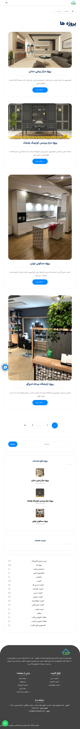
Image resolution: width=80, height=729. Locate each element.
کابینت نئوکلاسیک (38, 601)
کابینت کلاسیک (38, 589)
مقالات (39, 613)
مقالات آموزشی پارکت (39, 617)
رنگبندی (39, 577)
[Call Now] (5, 367)
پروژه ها (39, 565)
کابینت (39, 581)
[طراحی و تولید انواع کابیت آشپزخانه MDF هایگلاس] (73, 2)
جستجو (13, 444)
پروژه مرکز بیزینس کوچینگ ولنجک (40, 500)
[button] (5, 723)
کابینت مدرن (38, 593)
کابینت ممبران (38, 597)
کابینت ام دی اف (38, 585)
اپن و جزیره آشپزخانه (39, 561)
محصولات (22, 682)
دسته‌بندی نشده (39, 569)
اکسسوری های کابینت (37, 625)
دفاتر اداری (22, 688)
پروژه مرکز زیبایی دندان (40, 480)
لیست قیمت (39, 609)
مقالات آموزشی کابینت (39, 621)
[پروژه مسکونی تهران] (40, 513)
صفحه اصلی (22, 678)
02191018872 (35, 708)
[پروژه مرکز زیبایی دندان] (40, 472)
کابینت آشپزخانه (22, 685)
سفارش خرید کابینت (22, 692)
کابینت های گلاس (38, 605)
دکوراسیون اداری (38, 573)
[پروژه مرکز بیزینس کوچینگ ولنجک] (40, 493)
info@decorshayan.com (37, 711)
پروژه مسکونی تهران (40, 521)
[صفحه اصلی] (72, 11)
